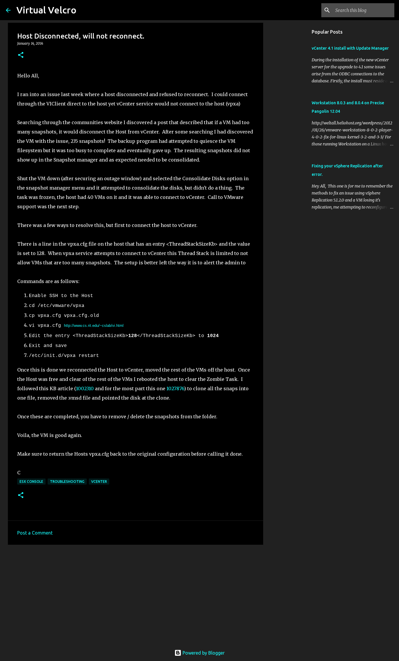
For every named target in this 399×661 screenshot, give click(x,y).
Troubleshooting (67, 481)
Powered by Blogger (203, 652)
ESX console (31, 481)
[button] (20, 55)
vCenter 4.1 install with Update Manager (350, 48)
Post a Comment (35, 532)
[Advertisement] (136, 594)
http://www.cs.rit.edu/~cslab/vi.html (94, 325)
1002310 (85, 388)
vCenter (99, 481)
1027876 (175, 388)
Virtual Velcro (46, 10)
